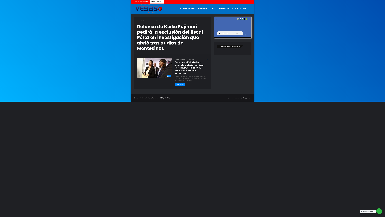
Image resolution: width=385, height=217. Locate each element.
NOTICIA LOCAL (203, 9)
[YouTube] (246, 2)
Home (139, 20)
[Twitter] (243, 2)
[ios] (242, 19)
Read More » (179, 84)
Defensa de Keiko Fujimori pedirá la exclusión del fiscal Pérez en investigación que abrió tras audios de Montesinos (189, 68)
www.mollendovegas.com (243, 98)
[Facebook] (240, 2)
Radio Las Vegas (180, 59)
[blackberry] (244, 19)
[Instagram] (249, 2)
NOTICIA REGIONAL (239, 9)
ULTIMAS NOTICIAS (187, 9)
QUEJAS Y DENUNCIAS (220, 9)
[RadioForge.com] (245, 35)
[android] (247, 19)
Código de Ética (165, 98)
